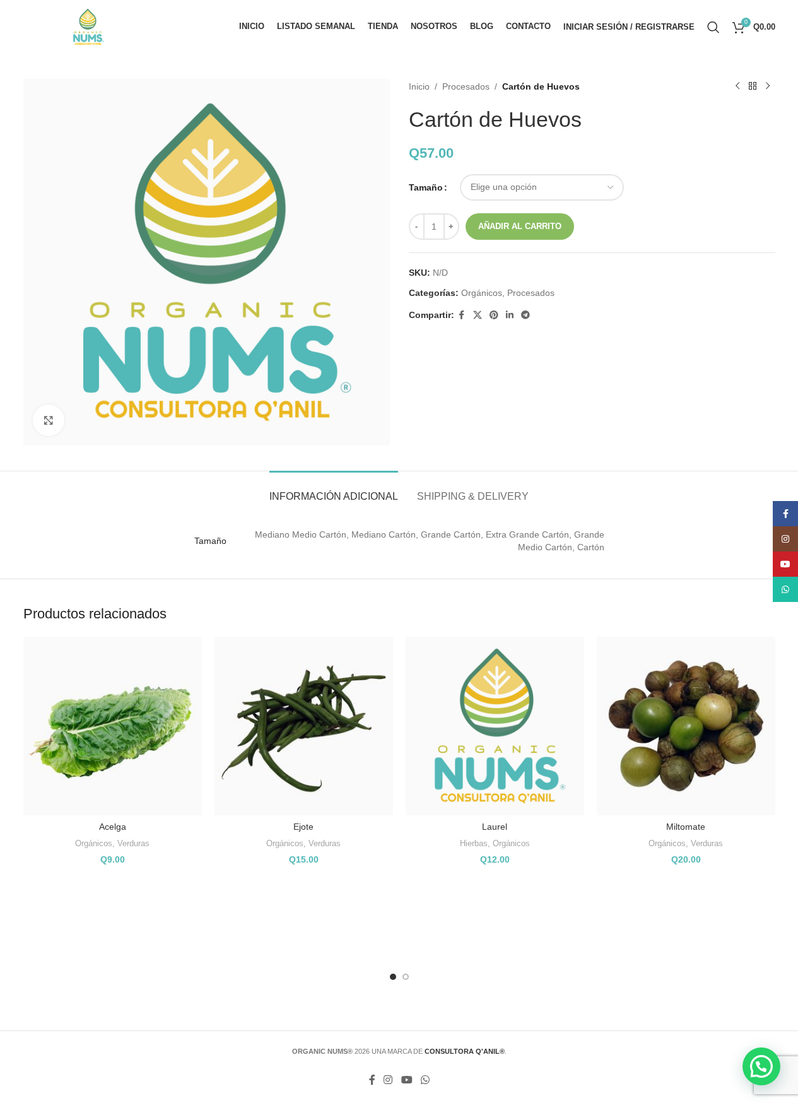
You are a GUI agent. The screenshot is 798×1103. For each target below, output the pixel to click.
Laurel (494, 827)
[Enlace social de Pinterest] (494, 315)
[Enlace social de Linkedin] (509, 315)
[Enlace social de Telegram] (525, 315)
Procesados (466, 86)
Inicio (419, 86)
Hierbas (474, 843)
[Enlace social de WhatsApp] (424, 1080)
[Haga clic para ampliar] (48, 420)
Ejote (303, 827)
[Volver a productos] (752, 86)
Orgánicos (481, 293)
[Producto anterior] (737, 86)
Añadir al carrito (519, 226)
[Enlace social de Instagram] (388, 1080)
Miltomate (685, 827)
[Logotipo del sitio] (88, 26)
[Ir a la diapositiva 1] (393, 977)
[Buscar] (713, 27)
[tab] (333, 490)
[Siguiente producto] (767, 86)
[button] (761, 1066)
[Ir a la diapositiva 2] (405, 977)
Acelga (112, 827)
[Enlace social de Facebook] (461, 315)
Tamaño (426, 187)
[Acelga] (112, 726)
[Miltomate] (686, 726)
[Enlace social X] (477, 315)
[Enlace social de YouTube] (406, 1080)
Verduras (133, 843)
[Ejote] (303, 726)
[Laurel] (495, 726)
